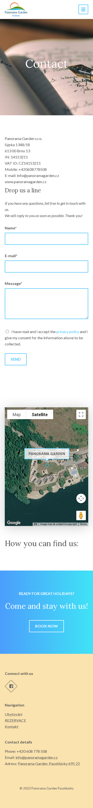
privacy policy (67, 331)
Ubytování (13, 714)
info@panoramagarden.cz (37, 757)
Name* (11, 228)
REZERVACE (15, 720)
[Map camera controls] (81, 498)
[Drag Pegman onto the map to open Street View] (81, 515)
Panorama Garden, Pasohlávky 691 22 (49, 763)
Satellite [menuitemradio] (40, 414)
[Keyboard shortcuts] (35, 524)
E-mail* (11, 255)
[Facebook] (11, 686)
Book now (46, 626)
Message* (13, 283)
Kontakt (11, 726)
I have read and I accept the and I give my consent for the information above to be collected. (46, 337)
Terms (83, 524)
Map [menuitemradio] (17, 414)
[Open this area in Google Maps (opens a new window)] (14, 523)
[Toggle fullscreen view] (81, 414)
